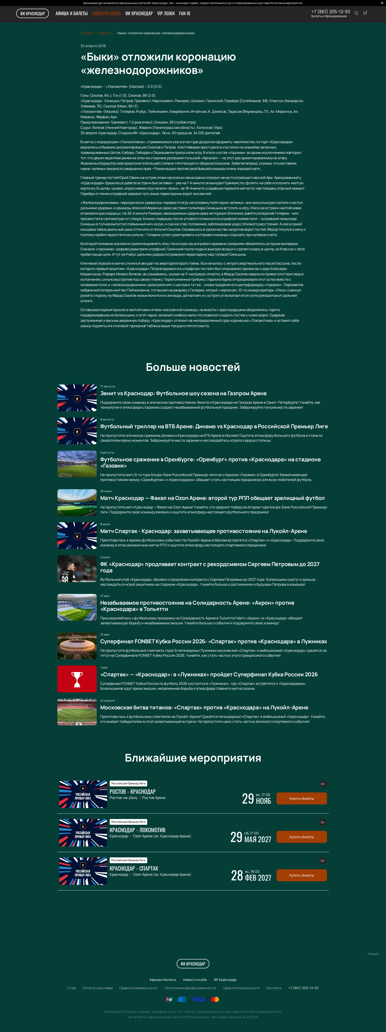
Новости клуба (106, 13)
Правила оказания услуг (138, 988)
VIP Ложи (166, 13)
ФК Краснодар (32, 13)
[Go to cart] (365, 13)
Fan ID (184, 13)
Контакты (273, 988)
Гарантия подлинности (241, 988)
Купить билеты (302, 798)
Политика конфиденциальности (190, 988)
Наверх (373, 953)
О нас (71, 988)
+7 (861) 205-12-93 (330, 11)
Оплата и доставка (98, 988)
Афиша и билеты (72, 13)
